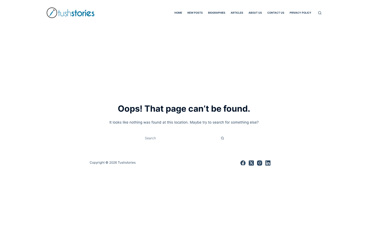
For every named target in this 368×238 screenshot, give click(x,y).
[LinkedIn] (267, 163)
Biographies (216, 12)
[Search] (319, 12)
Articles (237, 12)
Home (178, 12)
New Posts (195, 12)
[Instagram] (259, 163)
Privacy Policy (300, 12)
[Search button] (222, 138)
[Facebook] (243, 163)
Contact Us (275, 12)
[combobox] (180, 138)
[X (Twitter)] (251, 163)
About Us (255, 12)
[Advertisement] (184, 57)
